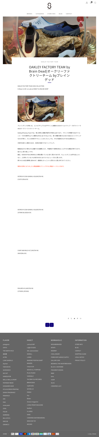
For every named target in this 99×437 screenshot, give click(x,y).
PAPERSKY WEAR (8, 383)
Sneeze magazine (32, 402)
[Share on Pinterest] (77, 318)
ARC (4, 399)
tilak (4, 402)
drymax (5, 364)
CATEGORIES (40, 13)
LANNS (29, 357)
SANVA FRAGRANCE (9, 392)
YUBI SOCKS (6, 367)
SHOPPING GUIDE (80, 354)
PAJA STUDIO (31, 373)
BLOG (60, 13)
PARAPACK (6, 396)
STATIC (5, 347)
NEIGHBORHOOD (56, 344)
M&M (52, 373)
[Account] (87, 3)
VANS (28, 415)
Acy (28, 395)
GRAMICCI (6, 424)
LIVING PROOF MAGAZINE (35, 405)
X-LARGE (29, 411)
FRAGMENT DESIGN (57, 370)
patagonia (6, 344)
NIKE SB (5, 421)
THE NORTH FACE (8, 351)
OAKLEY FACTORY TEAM (49, 62)
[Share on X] (71, 318)
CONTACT (69, 13)
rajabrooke (30, 386)
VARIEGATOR (7, 376)
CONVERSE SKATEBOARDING (36, 418)
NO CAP (5, 373)
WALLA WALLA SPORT (10, 380)
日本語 (5, 434)
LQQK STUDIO (31, 347)
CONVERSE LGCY (56, 386)
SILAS (53, 383)
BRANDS (29, 13)
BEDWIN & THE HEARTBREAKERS (61, 364)
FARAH (29, 392)
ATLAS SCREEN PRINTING (11, 389)
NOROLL (29, 354)
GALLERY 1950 (55, 360)
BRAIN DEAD (31, 382)
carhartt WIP (31, 344)
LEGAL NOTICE (79, 357)
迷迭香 (5, 354)
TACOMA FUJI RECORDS (34, 379)
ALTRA (5, 357)
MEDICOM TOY (31, 421)
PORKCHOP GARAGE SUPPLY (60, 357)
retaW (53, 380)
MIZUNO (29, 424)
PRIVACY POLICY (80, 360)
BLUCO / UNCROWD (57, 367)
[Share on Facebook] (68, 318)
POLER (5, 412)
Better (29, 398)
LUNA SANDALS (8, 360)
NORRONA (6, 415)
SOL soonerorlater (32, 351)
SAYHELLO (30, 389)
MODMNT (54, 351)
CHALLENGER (55, 354)
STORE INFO (51, 13)
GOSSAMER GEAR (8, 386)
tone (52, 376)
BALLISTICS (6, 418)
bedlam (29, 408)
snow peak (6, 405)
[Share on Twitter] (74, 318)
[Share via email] (81, 318)
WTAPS (53, 347)
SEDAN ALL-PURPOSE (34, 370)
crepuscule (30, 366)
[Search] (95, 3)
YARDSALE (30, 376)
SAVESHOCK (7, 370)
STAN (4, 408)
